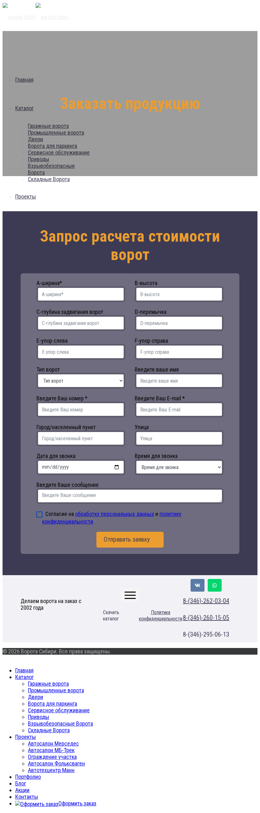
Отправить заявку (127, 539)
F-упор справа (151, 340)
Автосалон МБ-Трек (51, 750)
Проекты (25, 737)
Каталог (24, 677)
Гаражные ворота (48, 683)
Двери (35, 697)
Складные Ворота (49, 730)
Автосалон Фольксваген (56, 763)
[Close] (5, 658)
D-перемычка (150, 311)
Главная (24, 670)
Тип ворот (48, 369)
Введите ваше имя (157, 369)
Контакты (26, 796)
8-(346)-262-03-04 (206, 601)
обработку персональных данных (114, 514)
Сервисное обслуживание (59, 710)
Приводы (38, 717)
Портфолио (28, 776)
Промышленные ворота (56, 690)
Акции (22, 790)
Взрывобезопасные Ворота (60, 723)
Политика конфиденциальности (160, 615)
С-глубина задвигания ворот (69, 311)
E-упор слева (52, 340)
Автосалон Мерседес (53, 743)
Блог (20, 783)
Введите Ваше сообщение (67, 484)
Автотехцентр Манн (51, 770)
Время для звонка (156, 456)
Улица (142, 427)
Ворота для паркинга (52, 703)
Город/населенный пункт (66, 427)
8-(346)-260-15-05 (206, 617)
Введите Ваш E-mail (160, 398)
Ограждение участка (52, 756)
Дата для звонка (55, 456)
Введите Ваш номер (62, 398)
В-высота (146, 283)
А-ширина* (49, 283)
